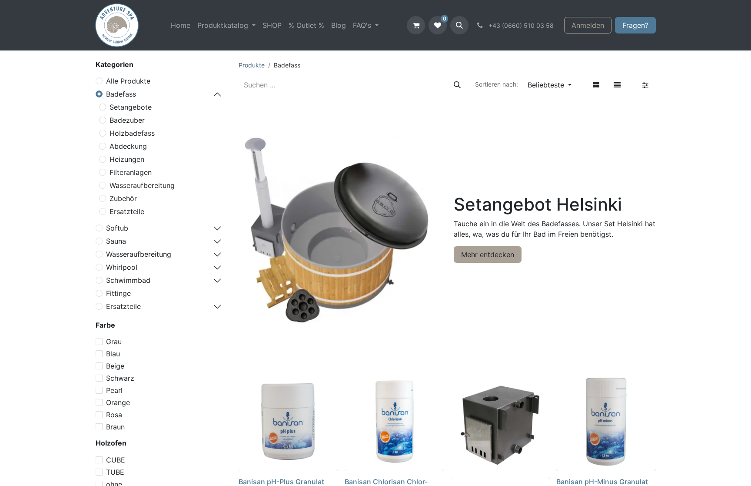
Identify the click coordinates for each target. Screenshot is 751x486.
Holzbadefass (132, 133)
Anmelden (588, 25)
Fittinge (118, 293)
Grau (114, 341)
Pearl (114, 390)
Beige (115, 366)
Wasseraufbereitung (142, 185)
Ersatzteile (127, 211)
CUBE (115, 460)
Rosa (114, 414)
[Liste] (617, 85)
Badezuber (127, 120)
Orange (118, 402)
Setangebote (131, 107)
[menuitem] (180, 25)
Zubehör (123, 198)
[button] (459, 25)
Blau (113, 353)
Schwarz (120, 378)
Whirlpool (121, 267)
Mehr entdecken (487, 254)
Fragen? (635, 25)
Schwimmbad (128, 280)
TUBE (115, 472)
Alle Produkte (128, 81)
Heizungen (127, 159)
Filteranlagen (131, 172)
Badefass (121, 94)
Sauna (116, 241)
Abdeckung (128, 146)
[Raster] (596, 85)
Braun (115, 426)
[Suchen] (457, 85)
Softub (117, 228)
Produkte (252, 65)
